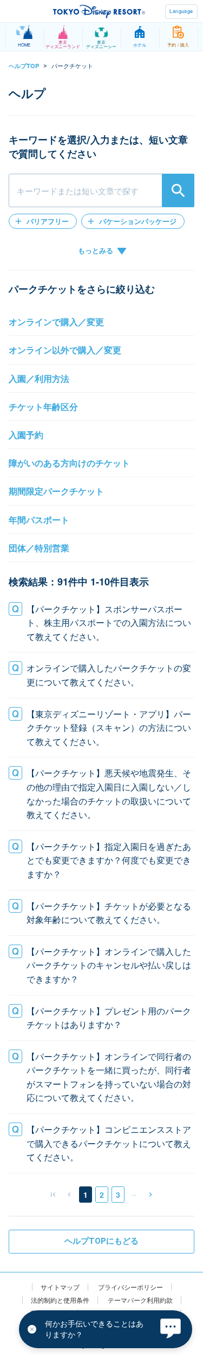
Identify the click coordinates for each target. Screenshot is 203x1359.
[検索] (178, 190)
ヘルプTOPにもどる (101, 1241)
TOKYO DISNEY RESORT (99, 11)
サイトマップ (60, 1287)
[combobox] (101, 190)
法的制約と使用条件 (60, 1300)
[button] (43, 221)
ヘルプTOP (24, 66)
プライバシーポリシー (130, 1287)
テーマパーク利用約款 (140, 1300)
